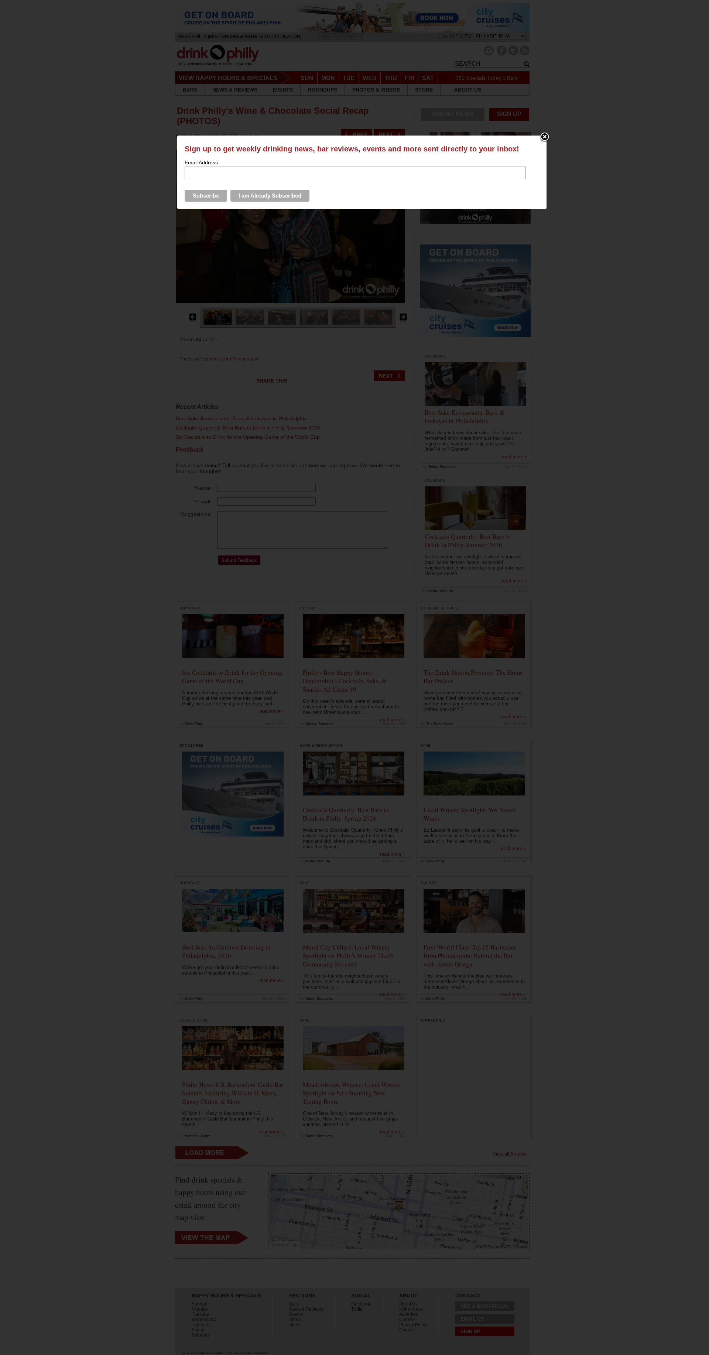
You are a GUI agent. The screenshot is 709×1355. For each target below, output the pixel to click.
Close (544, 137)
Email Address (201, 162)
